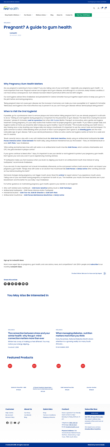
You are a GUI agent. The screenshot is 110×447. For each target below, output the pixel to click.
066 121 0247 (73, 425)
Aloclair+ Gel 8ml (91, 387)
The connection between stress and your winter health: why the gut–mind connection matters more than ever (29, 336)
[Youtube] (15, 423)
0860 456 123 (73, 423)
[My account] (98, 8)
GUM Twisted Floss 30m (67, 387)
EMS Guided (55, 120)
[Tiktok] (19, 423)
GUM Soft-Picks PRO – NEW (18, 387)
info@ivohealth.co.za (72, 427)
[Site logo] (11, 8)
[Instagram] (11, 423)
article (61, 175)
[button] (5, 283)
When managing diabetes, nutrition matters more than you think (74, 334)
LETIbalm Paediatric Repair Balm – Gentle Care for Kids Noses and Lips (43, 388)
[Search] (94, 8)
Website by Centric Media (96, 445)
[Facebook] (7, 423)
